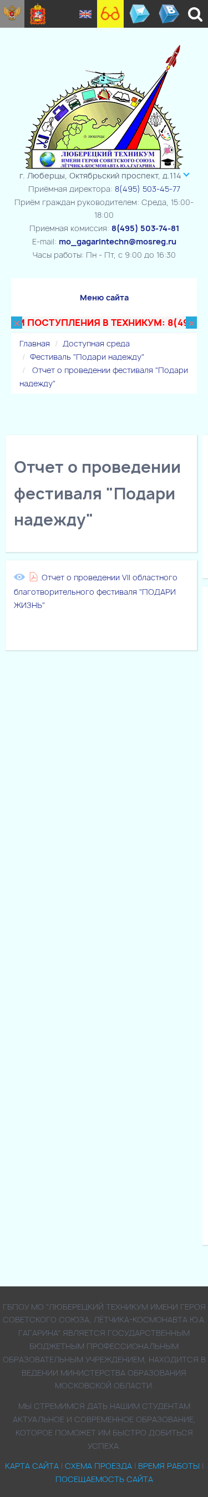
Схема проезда (98, 1465)
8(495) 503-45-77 (147, 188)
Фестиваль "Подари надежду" (87, 356)
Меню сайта (104, 297)
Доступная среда (96, 343)
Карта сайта (32, 1465)
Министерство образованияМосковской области (38, 14)
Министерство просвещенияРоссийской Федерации (12, 14)
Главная (34, 343)
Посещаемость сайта (104, 1479)
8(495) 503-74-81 (145, 228)
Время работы (169, 1465)
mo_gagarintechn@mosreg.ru (117, 241)
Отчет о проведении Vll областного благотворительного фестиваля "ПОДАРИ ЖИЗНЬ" (95, 591)
